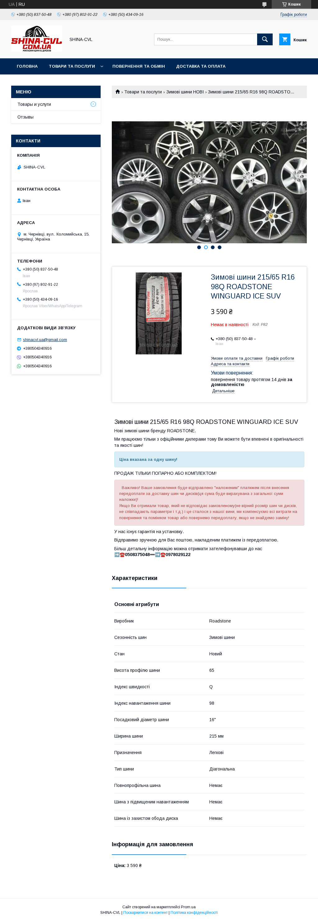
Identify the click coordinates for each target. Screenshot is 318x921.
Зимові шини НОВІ (185, 91)
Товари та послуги (72, 66)
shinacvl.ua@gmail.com (45, 339)
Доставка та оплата (200, 66)
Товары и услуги (34, 104)
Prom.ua (188, 907)
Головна (27, 66)
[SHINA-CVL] (36, 50)
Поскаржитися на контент (145, 912)
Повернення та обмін (138, 66)
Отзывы (25, 117)
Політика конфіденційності (194, 912)
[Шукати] (265, 39)
